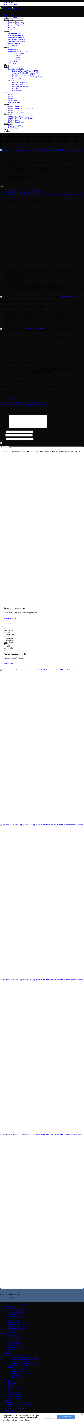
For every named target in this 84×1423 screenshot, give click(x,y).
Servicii (7, 32)
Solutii (6, 67)
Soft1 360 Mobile (14, 61)
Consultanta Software (16, 38)
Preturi (6, 104)
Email (2, 435)
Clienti (6, 65)
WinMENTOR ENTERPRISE (18, 51)
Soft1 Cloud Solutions (16, 53)
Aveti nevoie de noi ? (15, 30)
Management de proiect (16, 39)
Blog (6, 130)
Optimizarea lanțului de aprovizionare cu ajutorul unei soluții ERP (23, 404)
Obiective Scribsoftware (17, 26)
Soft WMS (12, 63)
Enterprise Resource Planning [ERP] (25, 71)
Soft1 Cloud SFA (14, 59)
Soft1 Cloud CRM (14, 57)
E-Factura (15, 89)
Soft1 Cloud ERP (14, 55)
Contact (7, 132)
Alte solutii (12, 81)
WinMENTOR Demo (15, 116)
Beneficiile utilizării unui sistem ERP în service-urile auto (24, 190)
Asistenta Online (14, 43)
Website (3, 439)
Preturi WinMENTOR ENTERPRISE (20, 108)
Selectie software (14, 34)
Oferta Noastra (13, 28)
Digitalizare (8, 124)
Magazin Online (18, 85)
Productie (11, 98)
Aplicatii (7, 47)
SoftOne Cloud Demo (16, 122)
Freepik (11, 399)
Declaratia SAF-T (18, 90)
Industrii (7, 92)
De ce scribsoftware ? (16, 24)
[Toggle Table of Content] (1, 187)
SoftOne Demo (13, 120)
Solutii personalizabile (16, 69)
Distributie (12, 96)
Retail (10, 94)
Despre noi (8, 20)
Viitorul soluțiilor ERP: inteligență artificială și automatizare (21, 402)
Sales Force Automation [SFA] (23, 75)
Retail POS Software (19, 83)
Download (8, 114)
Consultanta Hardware (16, 41)
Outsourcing (12, 45)
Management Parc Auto (20, 87)
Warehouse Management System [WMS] (27, 77)
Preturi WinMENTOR (16, 106)
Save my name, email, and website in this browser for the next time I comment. (30, 443)
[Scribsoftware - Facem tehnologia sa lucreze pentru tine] (11, 8)
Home (6, 18)
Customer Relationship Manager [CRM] (26, 73)
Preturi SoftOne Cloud (16, 112)
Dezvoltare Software (15, 36)
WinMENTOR (13, 49)
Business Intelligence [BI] (21, 79)
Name (2, 431)
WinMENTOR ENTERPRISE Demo (20, 118)
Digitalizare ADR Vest (15, 126)
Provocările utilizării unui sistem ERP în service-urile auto (24, 192)
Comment (4, 428)
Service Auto (12, 100)
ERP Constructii (14, 102)
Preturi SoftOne (14, 110)
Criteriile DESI (13, 128)
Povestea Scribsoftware (16, 22)
